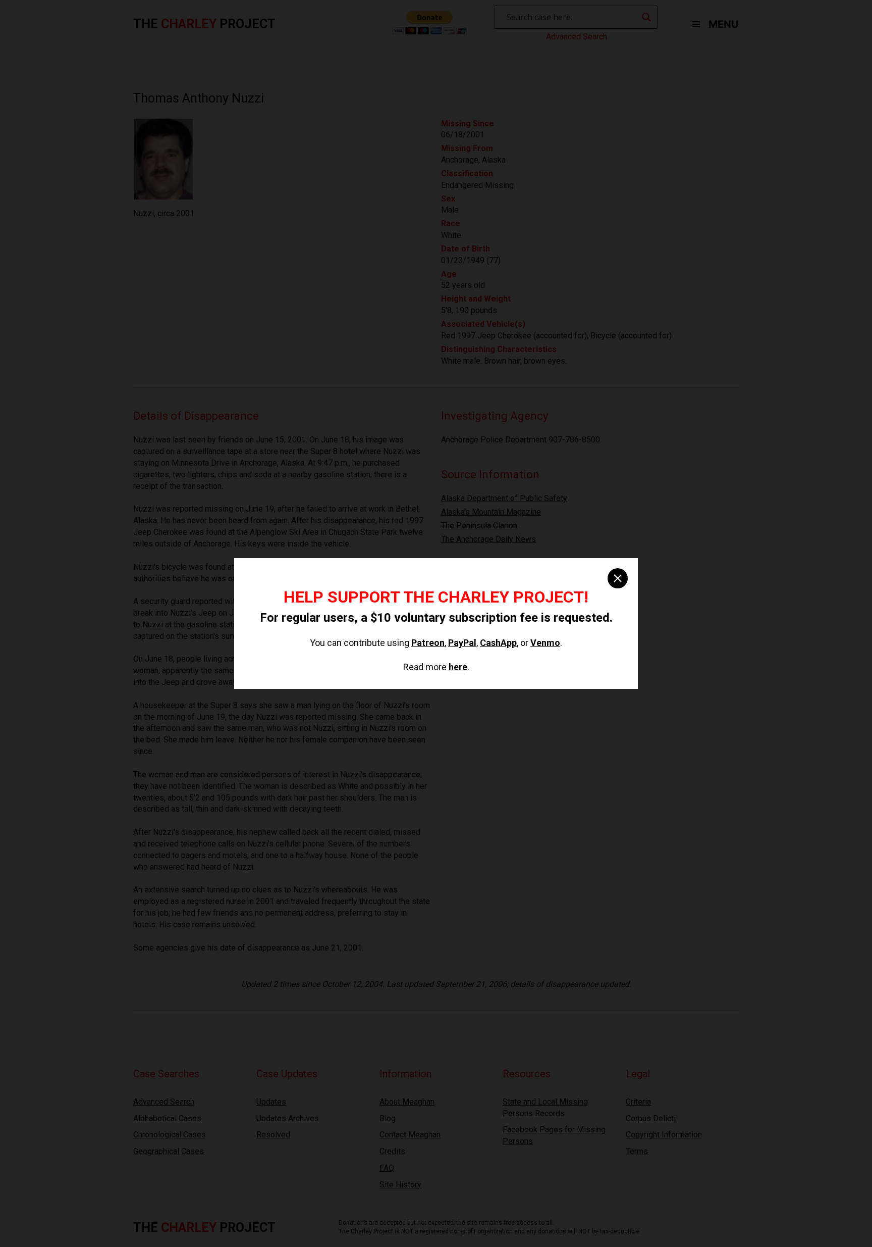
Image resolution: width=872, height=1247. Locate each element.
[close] (618, 578)
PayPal (462, 642)
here (458, 667)
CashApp (498, 642)
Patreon (428, 642)
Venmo (545, 642)
